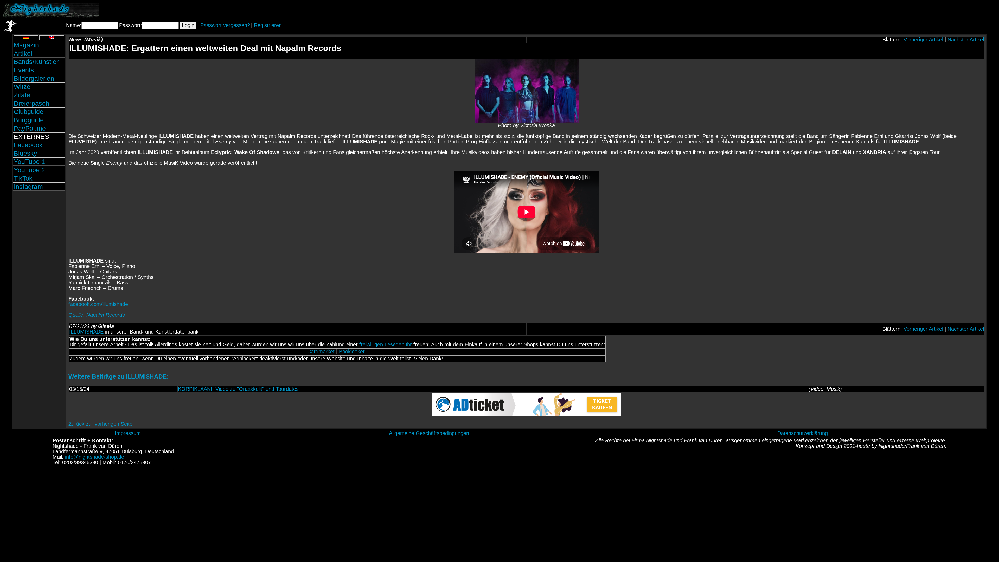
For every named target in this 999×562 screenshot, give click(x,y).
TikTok (23, 178)
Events (24, 70)
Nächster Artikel (965, 39)
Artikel (23, 53)
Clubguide (28, 111)
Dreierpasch (31, 103)
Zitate (22, 95)
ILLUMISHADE (86, 332)
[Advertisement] (935, 10)
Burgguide (29, 120)
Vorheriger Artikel (923, 39)
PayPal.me (30, 128)
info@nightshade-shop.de (94, 457)
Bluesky (25, 153)
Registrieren (268, 25)
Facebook (28, 145)
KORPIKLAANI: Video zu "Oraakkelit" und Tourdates (238, 389)
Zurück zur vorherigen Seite (100, 424)
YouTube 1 (29, 161)
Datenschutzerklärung (802, 433)
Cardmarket (321, 351)
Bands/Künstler (36, 61)
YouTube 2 (29, 170)
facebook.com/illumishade (98, 304)
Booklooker (352, 351)
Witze (22, 86)
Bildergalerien (34, 78)
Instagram (28, 186)
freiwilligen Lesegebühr (385, 344)
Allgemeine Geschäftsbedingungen (429, 433)
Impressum (128, 433)
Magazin (26, 45)
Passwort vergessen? (225, 25)
